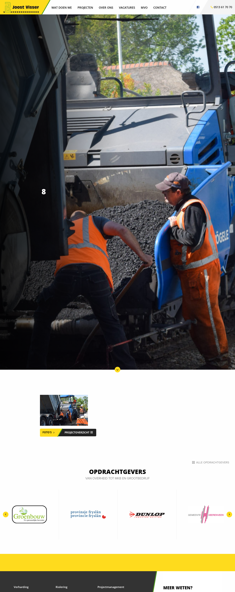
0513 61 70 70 (222, 7)
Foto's (47, 432)
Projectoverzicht (77, 432)
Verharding (21, 587)
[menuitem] (62, 7)
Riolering (61, 587)
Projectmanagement (111, 587)
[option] (29, 514)
